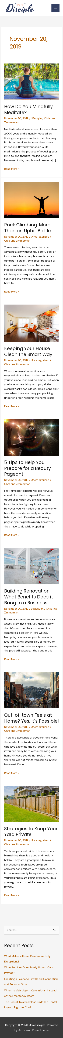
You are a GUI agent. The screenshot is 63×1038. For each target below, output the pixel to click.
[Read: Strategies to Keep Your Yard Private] (31, 803)
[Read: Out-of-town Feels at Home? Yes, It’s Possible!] (31, 690)
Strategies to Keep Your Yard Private (31, 832)
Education (37, 608)
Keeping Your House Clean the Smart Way (28, 351)
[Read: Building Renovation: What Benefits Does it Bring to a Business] (31, 566)
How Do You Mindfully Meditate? (28, 109)
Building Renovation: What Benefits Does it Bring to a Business (28, 597)
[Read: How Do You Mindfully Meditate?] (31, 81)
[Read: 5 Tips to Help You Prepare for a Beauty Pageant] (31, 437)
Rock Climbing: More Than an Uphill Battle (27, 228)
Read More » (11, 169)
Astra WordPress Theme (33, 1030)
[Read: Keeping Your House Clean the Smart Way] (31, 323)
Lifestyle (36, 118)
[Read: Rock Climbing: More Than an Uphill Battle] (31, 199)
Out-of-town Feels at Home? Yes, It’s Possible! (31, 718)
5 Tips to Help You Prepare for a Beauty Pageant (27, 468)
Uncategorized (40, 236)
